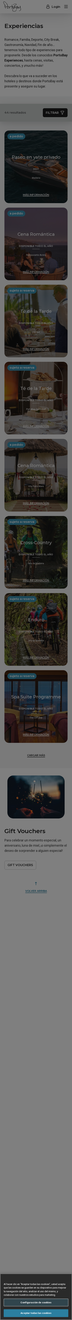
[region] (36, 1296)
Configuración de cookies (35, 1302)
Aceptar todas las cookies (35, 1313)
